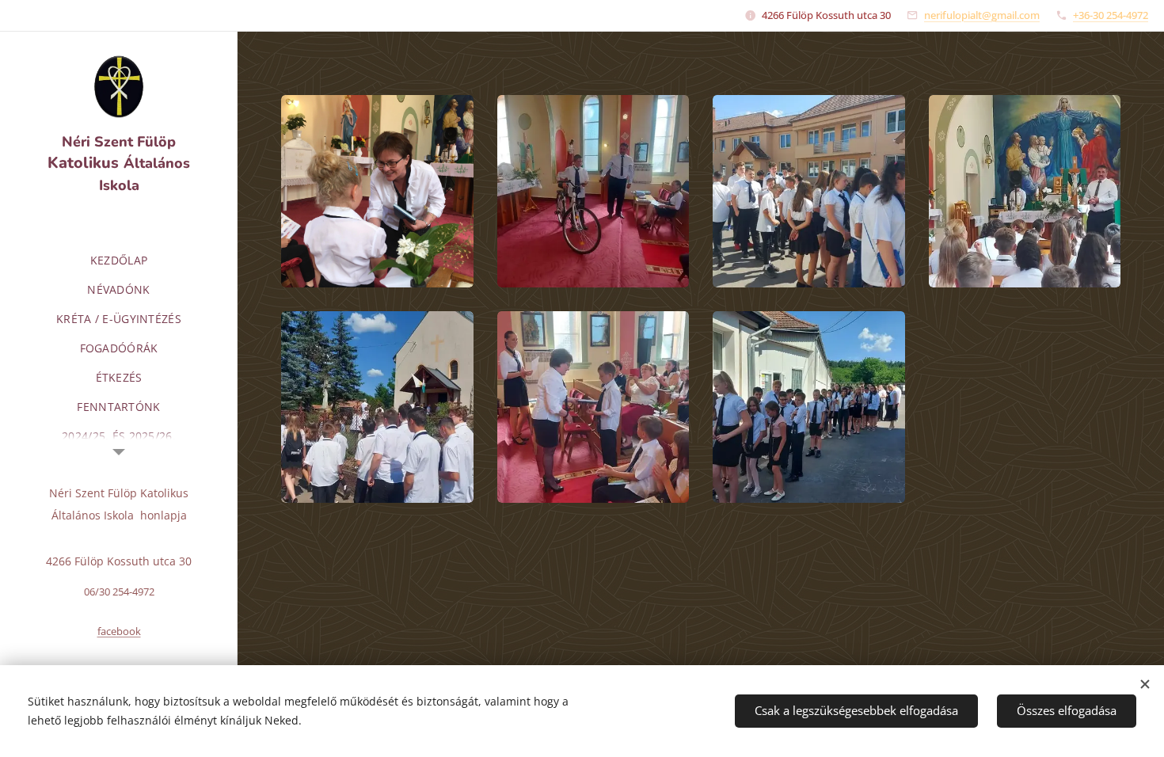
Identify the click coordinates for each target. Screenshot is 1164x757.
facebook (119, 631)
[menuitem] (119, 260)
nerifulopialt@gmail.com (982, 15)
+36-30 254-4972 (1110, 15)
